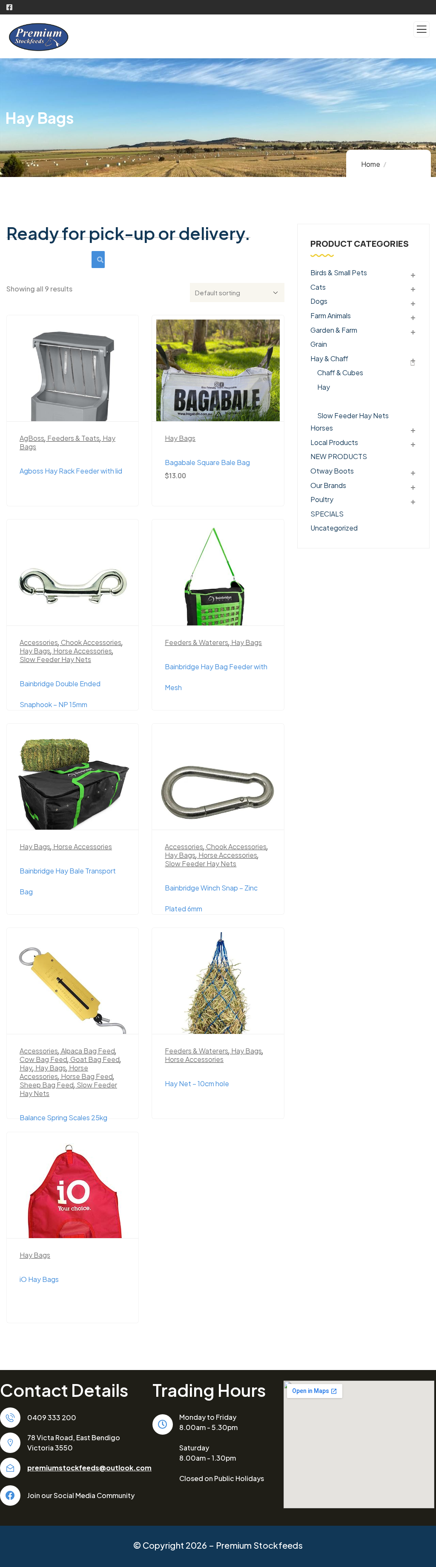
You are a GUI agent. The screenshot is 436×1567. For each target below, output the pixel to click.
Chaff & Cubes (340, 372)
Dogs (318, 301)
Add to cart (222, 408)
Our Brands (328, 485)
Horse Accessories (82, 650)
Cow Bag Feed (43, 1059)
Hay (26, 1067)
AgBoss (32, 438)
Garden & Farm (333, 329)
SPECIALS (327, 513)
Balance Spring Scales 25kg (63, 1117)
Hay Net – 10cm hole (197, 1083)
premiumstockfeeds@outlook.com (89, 1467)
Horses (321, 427)
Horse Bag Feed (87, 1076)
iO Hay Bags (39, 1279)
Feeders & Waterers (196, 642)
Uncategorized (334, 527)
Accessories (39, 642)
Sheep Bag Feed (47, 1084)
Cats (318, 287)
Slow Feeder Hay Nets (55, 659)
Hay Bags (180, 438)
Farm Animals (330, 315)
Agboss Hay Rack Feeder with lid (71, 470)
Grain (318, 344)
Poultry (321, 499)
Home (370, 164)
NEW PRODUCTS (338, 456)
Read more (77, 408)
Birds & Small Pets (338, 272)
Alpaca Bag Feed (88, 1050)
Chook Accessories (91, 642)
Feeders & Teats (73, 438)
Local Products (334, 442)
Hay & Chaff (329, 358)
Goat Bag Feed (95, 1059)
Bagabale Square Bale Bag (207, 462)
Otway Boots (332, 470)
